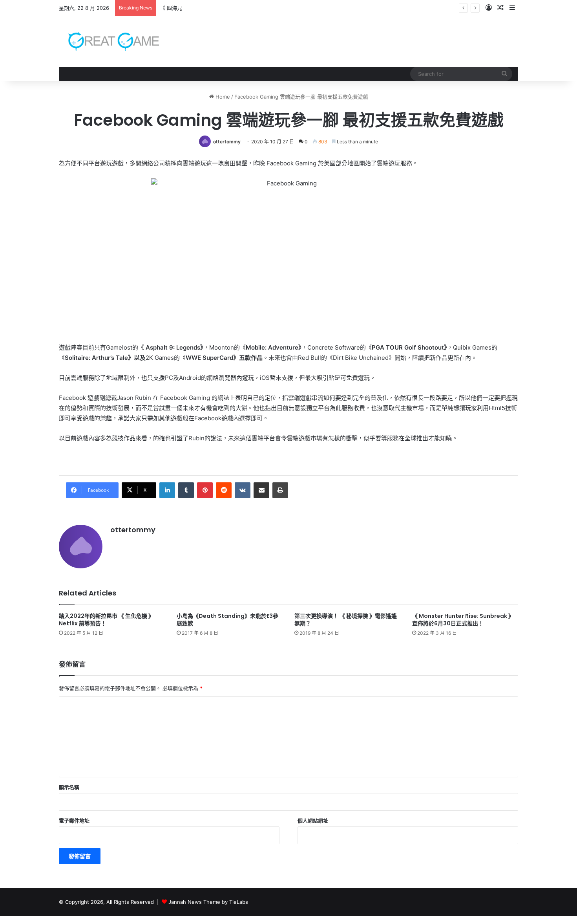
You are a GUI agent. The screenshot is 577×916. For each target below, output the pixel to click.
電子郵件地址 (74, 820)
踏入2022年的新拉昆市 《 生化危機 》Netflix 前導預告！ (106, 619)
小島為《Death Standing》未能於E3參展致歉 (227, 619)
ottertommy (227, 142)
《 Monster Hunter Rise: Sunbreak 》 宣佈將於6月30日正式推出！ (463, 619)
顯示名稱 (69, 787)
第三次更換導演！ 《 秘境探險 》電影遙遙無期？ (345, 619)
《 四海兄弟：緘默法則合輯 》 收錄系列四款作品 (216, 8)
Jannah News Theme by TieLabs (208, 902)
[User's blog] (109, 41)
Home (222, 96)
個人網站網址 (313, 820)
